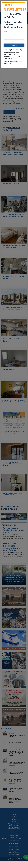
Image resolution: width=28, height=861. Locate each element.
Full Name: (7, 38)
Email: (5, 31)
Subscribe (14, 45)
